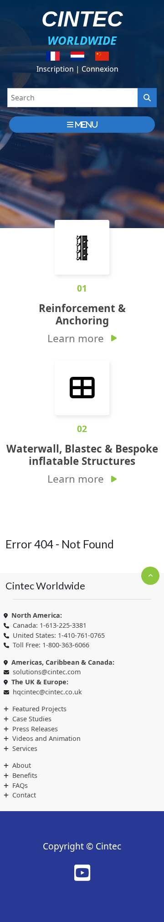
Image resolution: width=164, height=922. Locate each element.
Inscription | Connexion (77, 69)
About (21, 765)
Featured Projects (39, 708)
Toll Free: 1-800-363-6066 (51, 645)
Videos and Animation (46, 738)
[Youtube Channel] (82, 873)
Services (24, 748)
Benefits (24, 775)
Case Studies (31, 718)
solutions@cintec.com (47, 671)
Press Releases (35, 728)
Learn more (75, 338)
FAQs (20, 785)
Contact (24, 795)
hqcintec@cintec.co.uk (47, 692)
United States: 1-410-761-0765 (59, 635)
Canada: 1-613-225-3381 (50, 625)
